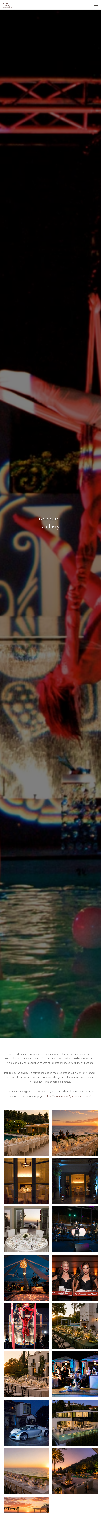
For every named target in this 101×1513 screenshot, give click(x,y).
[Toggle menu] (95, 4)
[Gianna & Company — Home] (8, 5)
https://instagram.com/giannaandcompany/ (68, 1096)
